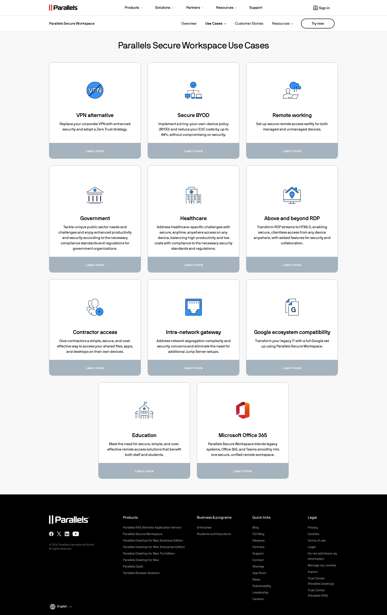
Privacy (313, 527)
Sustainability (261, 586)
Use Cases (213, 23)
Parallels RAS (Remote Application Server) (152, 527)
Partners (258, 547)
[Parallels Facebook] (51, 534)
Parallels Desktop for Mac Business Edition (153, 540)
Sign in (324, 8)
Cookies (313, 534)
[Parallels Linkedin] (67, 534)
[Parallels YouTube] (76, 534)
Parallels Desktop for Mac (141, 560)
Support (258, 553)
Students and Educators (214, 534)
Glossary (258, 540)
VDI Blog (258, 534)
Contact (258, 560)
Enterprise (204, 527)
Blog (255, 527)
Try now (318, 23)
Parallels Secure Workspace (142, 534)
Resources (281, 23)
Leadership (260, 592)
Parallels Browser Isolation (141, 573)
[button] (134, 8)
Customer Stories (249, 23)
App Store (259, 573)
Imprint (313, 572)
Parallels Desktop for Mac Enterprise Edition (154, 547)
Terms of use (317, 540)
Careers (258, 599)
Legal (312, 547)
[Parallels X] (59, 534)
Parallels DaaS (133, 566)
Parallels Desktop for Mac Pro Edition (149, 553)
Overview (188, 23)
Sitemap (258, 566)
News (256, 579)
